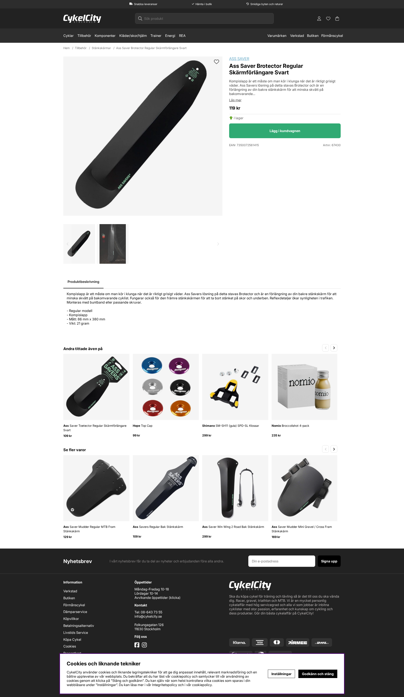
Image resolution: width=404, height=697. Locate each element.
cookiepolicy (202, 685)
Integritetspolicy (164, 685)
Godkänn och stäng (318, 674)
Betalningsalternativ (78, 625)
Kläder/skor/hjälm (133, 35)
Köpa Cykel (72, 639)
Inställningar (281, 674)
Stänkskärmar (101, 48)
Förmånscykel (332, 35)
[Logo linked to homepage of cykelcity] (82, 18)
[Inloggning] (319, 18)
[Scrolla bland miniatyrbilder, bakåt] (67, 244)
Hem (66, 48)
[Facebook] (137, 646)
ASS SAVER (239, 58)
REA (182, 35)
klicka (174, 597)
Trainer (155, 35)
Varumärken (276, 35)
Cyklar (68, 35)
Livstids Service (75, 632)
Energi (170, 35)
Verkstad (297, 35)
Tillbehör (84, 35)
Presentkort (72, 653)
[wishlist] (216, 62)
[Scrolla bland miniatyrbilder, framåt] (218, 244)
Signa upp (329, 561)
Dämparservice (75, 612)
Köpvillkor (71, 619)
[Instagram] (145, 646)
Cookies (69, 646)
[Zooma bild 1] (142, 136)
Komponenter (105, 35)
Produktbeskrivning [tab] (83, 282)
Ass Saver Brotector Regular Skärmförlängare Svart (151, 48)
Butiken (313, 35)
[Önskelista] (328, 18)
